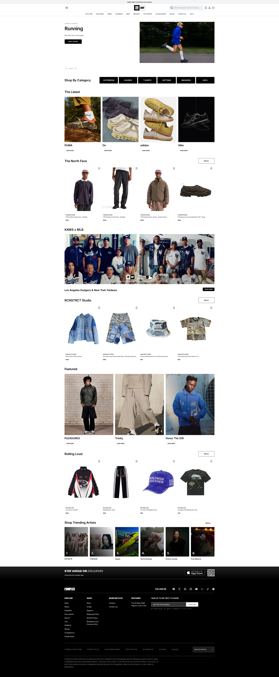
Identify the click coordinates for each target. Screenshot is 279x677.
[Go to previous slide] (66, 68)
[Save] (99, 168)
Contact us (113, 607)
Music (67, 607)
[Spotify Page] (213, 589)
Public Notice (131, 649)
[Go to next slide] (75, 68)
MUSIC (172, 14)
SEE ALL (206, 161)
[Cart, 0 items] (213, 7)
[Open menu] (67, 8)
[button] (139, 41)
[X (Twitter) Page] (179, 589)
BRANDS (137, 14)
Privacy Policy (186, 608)
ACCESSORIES (161, 14)
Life (66, 621)
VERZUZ (68, 625)
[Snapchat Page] (202, 589)
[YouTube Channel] (196, 589)
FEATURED (100, 14)
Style (67, 603)
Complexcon (70, 632)
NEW (128, 14)
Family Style (69, 636)
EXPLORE (88, 14)
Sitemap (162, 649)
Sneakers (68, 610)
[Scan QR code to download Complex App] (211, 572)
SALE (192, 14)
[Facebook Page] (174, 589)
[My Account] (209, 7)
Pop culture (69, 614)
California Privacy (112, 649)
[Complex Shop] (139, 8)
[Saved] (205, 7)
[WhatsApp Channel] (185, 589)
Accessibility (148, 649)
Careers (112, 603)
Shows (67, 629)
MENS (109, 14)
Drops (89, 607)
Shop (89, 603)
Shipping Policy (93, 614)
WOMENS (119, 14)
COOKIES (174, 649)
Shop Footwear (74, 41)
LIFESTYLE (182, 14)
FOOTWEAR (147, 14)
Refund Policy (92, 618)
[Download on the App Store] (194, 573)
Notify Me (192, 604)
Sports (67, 618)
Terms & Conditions (73, 649)
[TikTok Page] (208, 589)
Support (90, 610)
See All (208, 523)
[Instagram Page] (191, 589)
